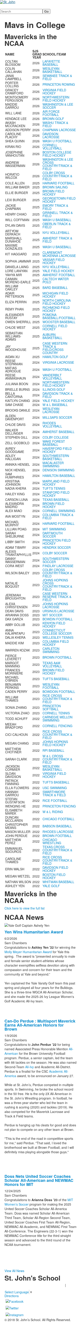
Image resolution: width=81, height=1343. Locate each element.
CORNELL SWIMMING (59, 510)
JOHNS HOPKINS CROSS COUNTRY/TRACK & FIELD (57, 585)
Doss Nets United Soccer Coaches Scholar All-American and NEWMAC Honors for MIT (38, 1180)
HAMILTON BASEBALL (59, 475)
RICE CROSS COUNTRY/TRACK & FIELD (57, 698)
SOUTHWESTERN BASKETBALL (56, 457)
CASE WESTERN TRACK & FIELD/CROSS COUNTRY (55, 348)
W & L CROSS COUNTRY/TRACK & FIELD (57, 759)
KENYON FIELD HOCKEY (54, 624)
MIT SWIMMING (54, 529)
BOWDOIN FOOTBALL (59, 691)
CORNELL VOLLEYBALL (52, 146)
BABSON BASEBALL (57, 826)
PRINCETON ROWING (59, 84)
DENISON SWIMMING (58, 470)
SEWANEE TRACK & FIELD (57, 77)
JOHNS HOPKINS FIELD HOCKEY (55, 743)
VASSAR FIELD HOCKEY (54, 261)
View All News (14, 1270)
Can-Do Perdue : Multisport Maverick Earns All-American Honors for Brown (39, 1025)
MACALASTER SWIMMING (53, 464)
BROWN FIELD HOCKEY (53, 192)
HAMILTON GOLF (55, 356)
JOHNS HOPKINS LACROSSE (55, 605)
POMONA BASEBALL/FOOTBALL (59, 316)
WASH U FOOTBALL (57, 141)
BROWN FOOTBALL (57, 657)
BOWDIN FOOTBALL (58, 619)
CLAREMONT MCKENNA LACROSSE (59, 254)
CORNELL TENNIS (56, 713)
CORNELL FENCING (57, 726)
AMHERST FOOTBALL (59, 275)
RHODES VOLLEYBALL (52, 424)
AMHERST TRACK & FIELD (57, 239)
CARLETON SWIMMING (51, 650)
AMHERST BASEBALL (58, 431)
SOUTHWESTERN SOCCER (56, 560)
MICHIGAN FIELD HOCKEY (55, 295)
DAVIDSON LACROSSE (51, 135)
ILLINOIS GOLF (54, 389)
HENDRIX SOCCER (57, 547)
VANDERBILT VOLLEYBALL (52, 376)
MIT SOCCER (52, 615)
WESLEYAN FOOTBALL (51, 686)
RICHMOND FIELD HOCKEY (56, 309)
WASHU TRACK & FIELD (55, 124)
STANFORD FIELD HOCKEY (56, 494)
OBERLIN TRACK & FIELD (57, 225)
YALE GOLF (51, 886)
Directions (11, 1296)
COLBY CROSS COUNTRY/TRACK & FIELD (57, 176)
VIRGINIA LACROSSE (58, 362)
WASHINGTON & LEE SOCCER (58, 106)
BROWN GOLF (53, 118)
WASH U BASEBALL (57, 220)
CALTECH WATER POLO (56, 280)
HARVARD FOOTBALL (58, 183)
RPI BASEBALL (53, 750)
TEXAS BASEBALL (56, 499)
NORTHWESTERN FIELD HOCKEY (56, 98)
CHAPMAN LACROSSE (59, 130)
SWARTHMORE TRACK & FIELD (54, 793)
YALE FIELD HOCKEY (58, 271)
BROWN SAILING (55, 187)
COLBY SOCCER (55, 553)
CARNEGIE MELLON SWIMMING (57, 718)
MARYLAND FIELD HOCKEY (56, 483)
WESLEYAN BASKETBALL (52, 70)
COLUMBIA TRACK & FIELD (58, 516)
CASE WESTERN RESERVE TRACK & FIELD (57, 596)
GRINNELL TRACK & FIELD (58, 214)
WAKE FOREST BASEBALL (54, 443)
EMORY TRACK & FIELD (55, 207)
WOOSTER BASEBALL (59, 322)
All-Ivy (29, 1067)
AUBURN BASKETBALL (52, 336)
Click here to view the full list (24, 908)
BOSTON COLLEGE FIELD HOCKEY (57, 154)
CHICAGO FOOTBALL (58, 819)
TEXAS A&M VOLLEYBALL (52, 664)
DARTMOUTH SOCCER (53, 534)
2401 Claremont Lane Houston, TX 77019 (34, 1285)
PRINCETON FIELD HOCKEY (57, 542)
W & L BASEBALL (55, 404)
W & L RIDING (53, 811)
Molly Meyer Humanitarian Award (28, 952)
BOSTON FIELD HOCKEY (54, 876)
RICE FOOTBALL (55, 800)
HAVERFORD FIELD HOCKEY (57, 450)
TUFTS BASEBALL (56, 679)
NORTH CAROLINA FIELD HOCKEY (57, 302)
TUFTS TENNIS (54, 488)
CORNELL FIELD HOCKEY (55, 327)
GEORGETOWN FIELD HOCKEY (59, 200)
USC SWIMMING (55, 788)
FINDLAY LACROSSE (58, 566)
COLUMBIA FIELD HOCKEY (56, 643)
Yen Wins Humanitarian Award (33, 932)
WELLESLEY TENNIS (58, 637)
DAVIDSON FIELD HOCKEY (55, 869)
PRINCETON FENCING (59, 806)
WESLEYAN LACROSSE (51, 410)
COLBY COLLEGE (56, 437)
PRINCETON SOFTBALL (52, 707)
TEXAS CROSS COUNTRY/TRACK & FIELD (57, 850)
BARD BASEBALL (55, 287)
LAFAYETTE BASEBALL (51, 63)
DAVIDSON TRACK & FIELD (58, 395)
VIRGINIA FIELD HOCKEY (54, 91)
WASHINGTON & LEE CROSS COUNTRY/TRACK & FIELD (58, 164)
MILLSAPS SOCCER (57, 417)
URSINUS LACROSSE (58, 611)
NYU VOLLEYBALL (56, 232)
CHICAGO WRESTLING (52, 841)
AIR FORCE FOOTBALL (51, 113)
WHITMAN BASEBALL (58, 882)
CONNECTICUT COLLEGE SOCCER (57, 632)
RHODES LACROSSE (58, 831)
